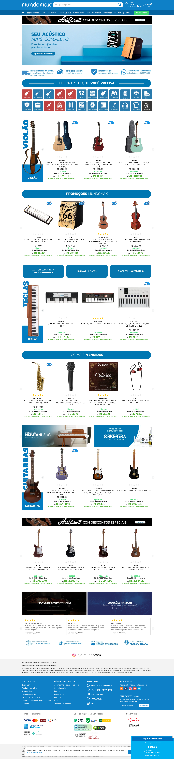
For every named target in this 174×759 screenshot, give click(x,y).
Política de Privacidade (31, 697)
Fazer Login (134, 4)
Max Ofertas (141, 13)
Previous (21, 45)
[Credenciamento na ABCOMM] (105, 721)
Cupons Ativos (60, 701)
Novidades (107, 13)
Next (153, 45)
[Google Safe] (92, 721)
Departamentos (32, 13)
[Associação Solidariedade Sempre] (94, 736)
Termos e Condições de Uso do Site (36, 701)
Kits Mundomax (49, 13)
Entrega (57, 691)
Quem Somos (27, 685)
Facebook (96, 699)
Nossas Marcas (28, 691)
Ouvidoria (25, 704)
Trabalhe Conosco (29, 694)
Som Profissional (93, 13)
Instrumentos (78, 13)
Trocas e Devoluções (62, 704)
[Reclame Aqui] (83, 728)
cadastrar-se (136, 6)
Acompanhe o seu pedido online (67, 685)
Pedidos (57, 697)
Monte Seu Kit (65, 13)
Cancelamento (60, 688)
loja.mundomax (89, 655)
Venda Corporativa (122, 13)
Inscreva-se (144, 705)
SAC (93, 703)
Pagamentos (59, 694)
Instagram (97, 694)
